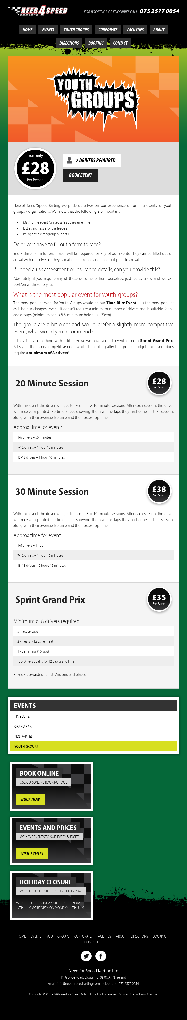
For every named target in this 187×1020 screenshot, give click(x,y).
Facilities (135, 29)
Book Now (30, 799)
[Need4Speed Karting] (38, 10)
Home (27, 29)
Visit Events (32, 854)
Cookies (123, 994)
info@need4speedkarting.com (78, 983)
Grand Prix (23, 726)
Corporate (107, 29)
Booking (95, 43)
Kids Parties (23, 736)
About (158, 29)
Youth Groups (76, 29)
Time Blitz (22, 716)
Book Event (80, 175)
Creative (148, 994)
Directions (69, 43)
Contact (120, 43)
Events (48, 29)
